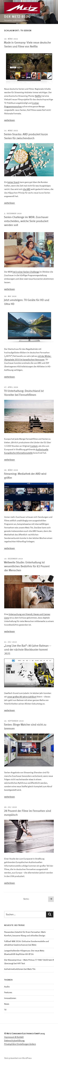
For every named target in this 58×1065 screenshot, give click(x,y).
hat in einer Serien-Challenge (26, 272)
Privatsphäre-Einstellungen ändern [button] (20, 1044)
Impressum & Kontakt (14, 1037)
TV (5, 1010)
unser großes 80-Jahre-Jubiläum (21, 697)
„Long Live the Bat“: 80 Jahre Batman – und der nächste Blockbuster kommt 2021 (27, 649)
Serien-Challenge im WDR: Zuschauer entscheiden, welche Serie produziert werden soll (26, 221)
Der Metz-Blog (17, 17)
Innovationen (10, 998)
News (6, 1004)
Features (8, 993)
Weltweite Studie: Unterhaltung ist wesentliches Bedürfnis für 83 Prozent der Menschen (27, 566)
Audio (7, 987)
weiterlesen (9, 120)
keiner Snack (13, 182)
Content (33, 446)
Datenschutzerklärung (14, 1041)
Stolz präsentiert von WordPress (18, 1058)
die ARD (26, 189)
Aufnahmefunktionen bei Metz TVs (19, 969)
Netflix (38, 96)
